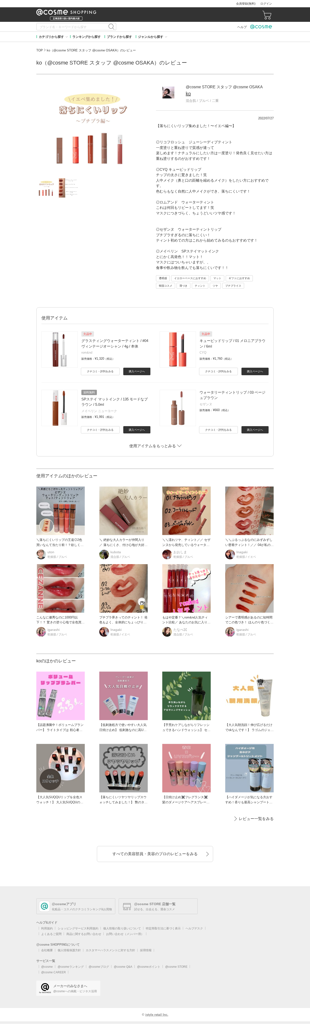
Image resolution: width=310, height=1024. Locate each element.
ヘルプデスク (194, 928)
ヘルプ (242, 27)
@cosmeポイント (148, 966)
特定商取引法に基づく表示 (163, 928)
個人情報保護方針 (69, 950)
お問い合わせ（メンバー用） (125, 934)
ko (188, 93)
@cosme (47, 966)
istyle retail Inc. (156, 1014)
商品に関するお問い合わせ (83, 934)
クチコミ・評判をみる (100, 371)
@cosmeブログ (99, 966)
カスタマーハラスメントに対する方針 (110, 950)
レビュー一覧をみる (256, 819)
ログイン (266, 3)
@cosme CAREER (53, 972)
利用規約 (47, 928)
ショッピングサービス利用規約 (78, 928)
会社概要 (47, 950)
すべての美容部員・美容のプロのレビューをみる (155, 854)
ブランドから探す (119, 37)
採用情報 (146, 950)
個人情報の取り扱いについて (122, 928)
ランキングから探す (86, 37)
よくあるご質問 (51, 934)
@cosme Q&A (123, 966)
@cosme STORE (176, 966)
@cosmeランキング (71, 966)
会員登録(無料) (246, 3)
